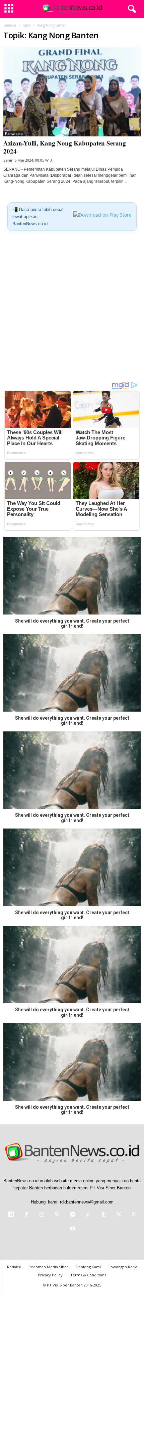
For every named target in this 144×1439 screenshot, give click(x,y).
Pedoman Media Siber (48, 1266)
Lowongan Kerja (123, 1266)
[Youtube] (72, 1229)
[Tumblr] (103, 1215)
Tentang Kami (88, 1266)
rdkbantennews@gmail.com (87, 1201)
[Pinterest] (57, 1215)
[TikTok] (88, 1215)
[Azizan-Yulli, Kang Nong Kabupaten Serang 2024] (72, 91)
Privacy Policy (50, 1274)
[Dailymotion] (11, 1215)
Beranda (9, 25)
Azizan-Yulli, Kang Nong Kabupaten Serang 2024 (64, 147)
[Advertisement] (72, 308)
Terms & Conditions (88, 1274)
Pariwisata (14, 133)
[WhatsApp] (134, 1215)
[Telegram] (72, 1215)
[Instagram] (42, 1215)
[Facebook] (26, 1215)
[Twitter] (119, 1215)
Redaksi (14, 1266)
